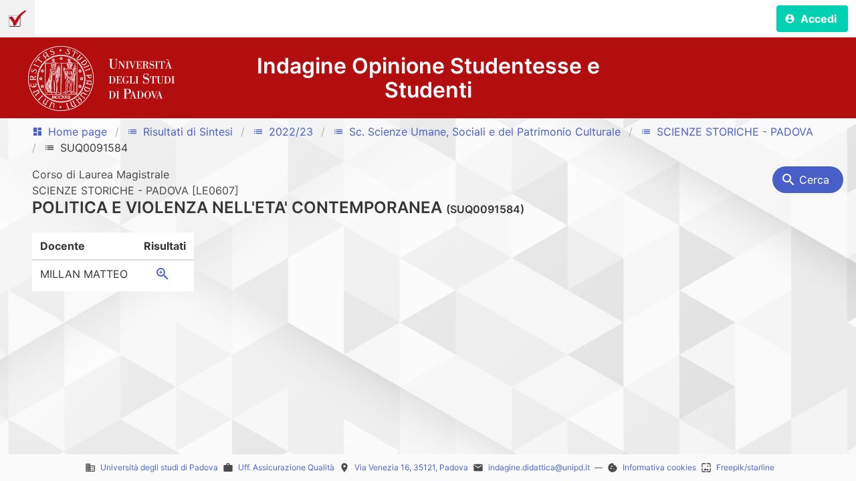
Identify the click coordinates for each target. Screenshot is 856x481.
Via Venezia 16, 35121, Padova (411, 467)
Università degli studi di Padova (159, 467)
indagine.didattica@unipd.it (539, 467)
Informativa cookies (659, 467)
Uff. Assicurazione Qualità (286, 467)
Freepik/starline (745, 467)
